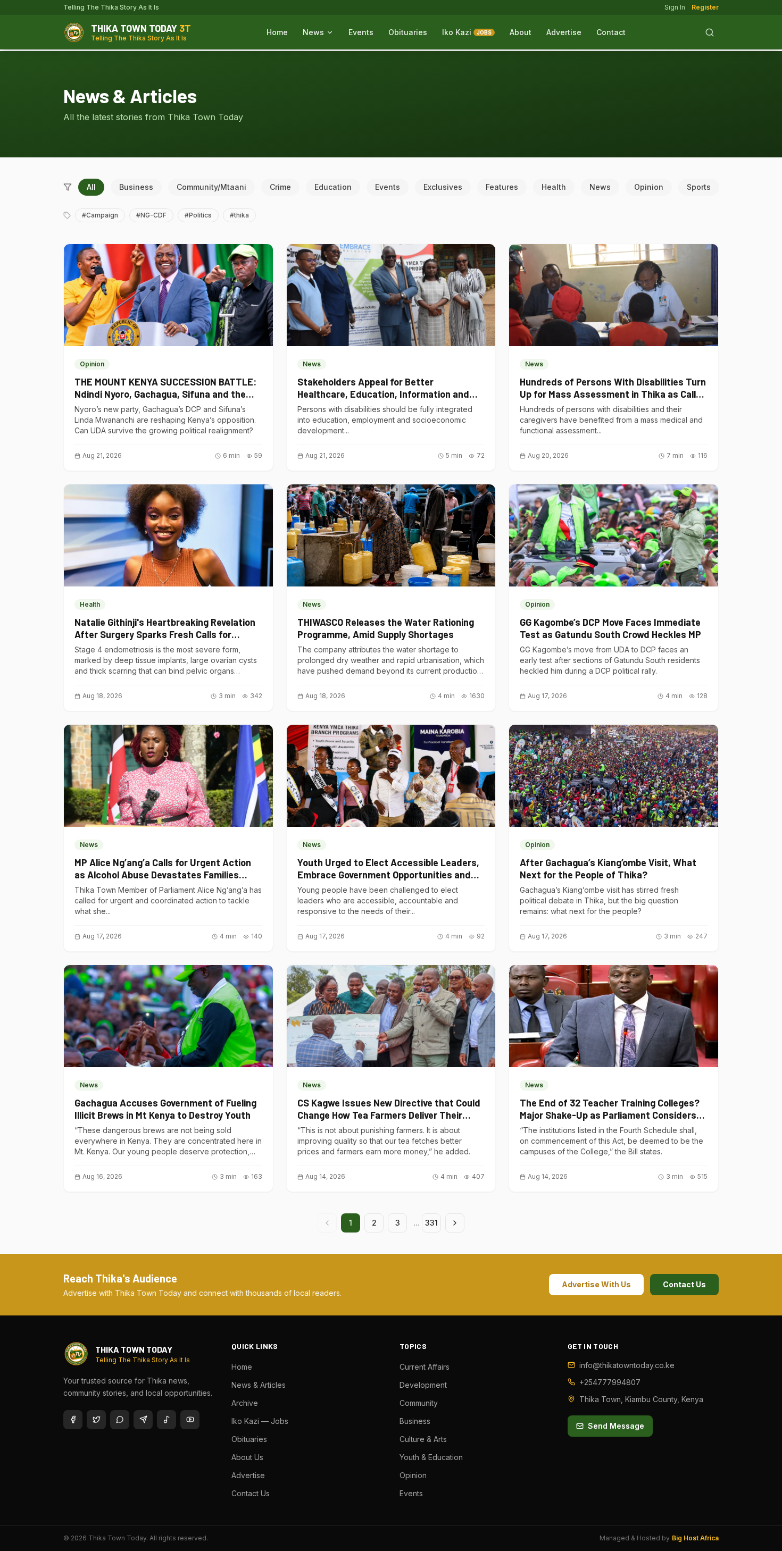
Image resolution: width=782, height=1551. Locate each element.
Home (277, 32)
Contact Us (684, 1284)
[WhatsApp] (119, 1419)
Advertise (563, 32)
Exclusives (442, 186)
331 (431, 1222)
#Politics (198, 215)
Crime (280, 186)
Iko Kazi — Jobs (259, 1421)
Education (333, 186)
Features (502, 186)
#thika (239, 215)
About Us (247, 1457)
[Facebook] (72, 1419)
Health (554, 186)
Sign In (674, 7)
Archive (244, 1402)
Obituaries (407, 32)
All (91, 186)
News (313, 32)
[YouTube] (189, 1419)
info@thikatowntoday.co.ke (627, 1365)
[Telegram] (143, 1419)
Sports (699, 186)
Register (705, 7)
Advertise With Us (596, 1284)
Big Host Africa (695, 1538)
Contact (611, 32)
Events (360, 32)
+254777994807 (609, 1382)
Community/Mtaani (211, 186)
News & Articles (258, 1384)
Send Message (616, 1425)
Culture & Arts (423, 1439)
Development (423, 1384)
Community (419, 1402)
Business (136, 186)
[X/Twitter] (96, 1419)
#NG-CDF (151, 215)
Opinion (648, 186)
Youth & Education (431, 1457)
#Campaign (100, 215)
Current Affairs (425, 1366)
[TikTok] (166, 1419)
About (520, 32)
